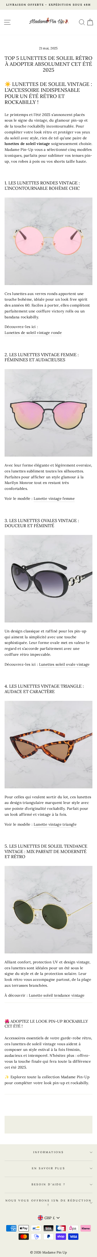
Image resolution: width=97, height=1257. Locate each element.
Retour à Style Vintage (52, 1124)
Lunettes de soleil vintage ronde (33, 332)
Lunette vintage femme (54, 498)
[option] (48, 5)
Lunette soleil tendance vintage (57, 995)
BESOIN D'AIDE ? (49, 1184)
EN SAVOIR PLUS (48, 1168)
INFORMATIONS (48, 1152)
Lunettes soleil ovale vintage (64, 664)
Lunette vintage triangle (55, 824)
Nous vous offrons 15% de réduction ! (48, 1203)
